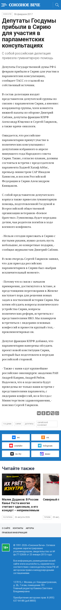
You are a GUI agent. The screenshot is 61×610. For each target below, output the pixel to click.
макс (47, 453)
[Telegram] (48, 413)
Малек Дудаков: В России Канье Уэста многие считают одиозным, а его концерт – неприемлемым (20, 505)
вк (18, 437)
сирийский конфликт (42, 424)
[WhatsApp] (57, 413)
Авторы (30, 528)
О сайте (6, 528)
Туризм (47, 517)
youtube (18, 445)
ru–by (18, 453)
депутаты (29, 424)
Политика (8, 517)
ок (47, 437)
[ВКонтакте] (39, 413)
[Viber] (52, 413)
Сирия (18, 424)
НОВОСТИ (7, 14)
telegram (47, 445)
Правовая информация (14, 533)
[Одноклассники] (43, 413)
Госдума (7, 424)
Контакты (18, 528)
